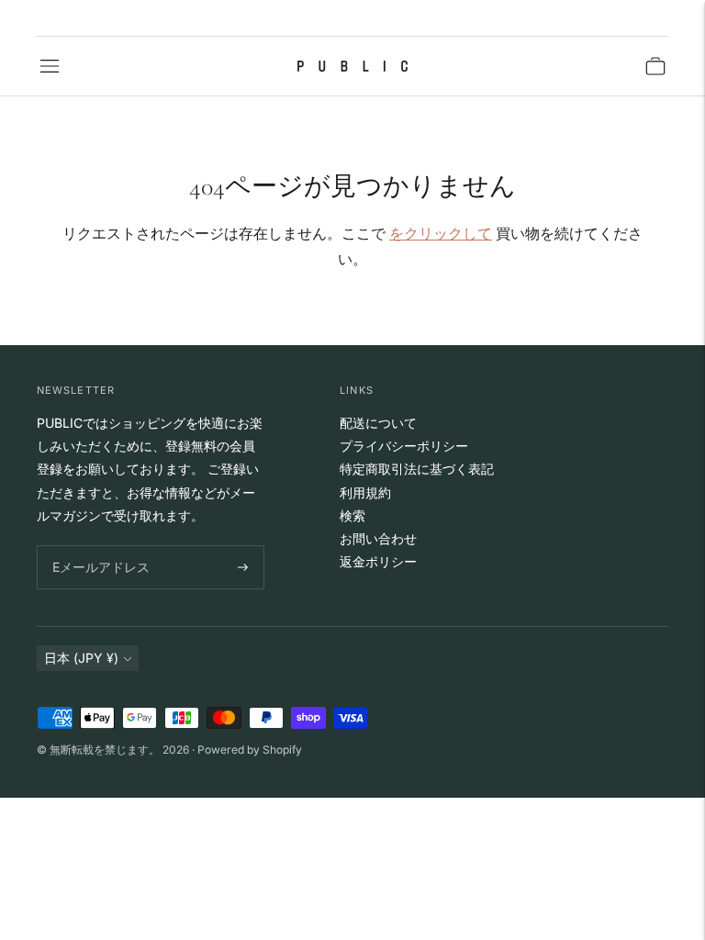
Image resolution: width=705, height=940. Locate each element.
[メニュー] (49, 66)
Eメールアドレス (97, 546)
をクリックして (440, 233)
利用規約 (365, 492)
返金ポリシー (378, 561)
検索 (352, 515)
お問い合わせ (378, 538)
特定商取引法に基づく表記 (417, 468)
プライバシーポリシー (404, 445)
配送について (378, 423)
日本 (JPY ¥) (81, 658)
